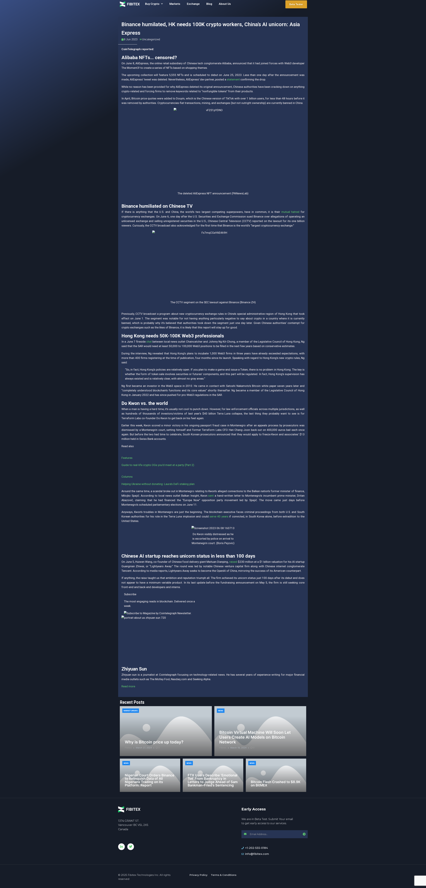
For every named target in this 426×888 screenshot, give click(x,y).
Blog (209, 3)
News (220, 711)
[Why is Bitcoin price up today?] (166, 731)
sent (211, 495)
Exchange (193, 3)
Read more (128, 686)
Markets (174, 3)
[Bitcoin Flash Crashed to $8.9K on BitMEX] (276, 775)
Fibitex (128, 747)
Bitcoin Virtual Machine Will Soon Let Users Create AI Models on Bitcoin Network (255, 737)
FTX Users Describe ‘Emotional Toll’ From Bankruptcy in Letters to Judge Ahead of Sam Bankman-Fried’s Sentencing (213, 780)
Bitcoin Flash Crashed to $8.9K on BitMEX (276, 783)
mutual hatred (290, 212)
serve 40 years (219, 516)
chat (149, 341)
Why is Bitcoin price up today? (154, 742)
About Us (225, 3)
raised (233, 561)
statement (233, 79)
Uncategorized (151, 39)
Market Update (131, 711)
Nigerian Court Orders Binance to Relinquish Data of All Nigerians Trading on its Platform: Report (149, 780)
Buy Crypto (152, 3)
